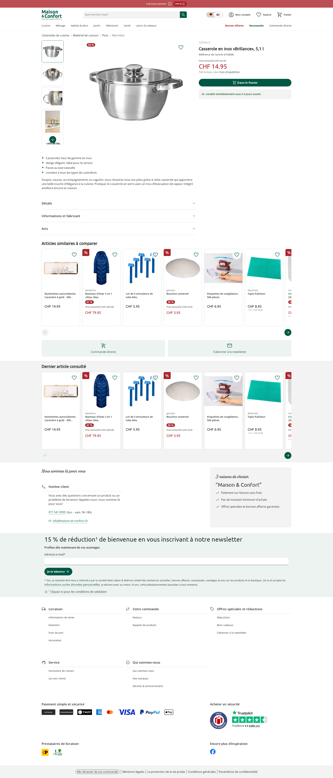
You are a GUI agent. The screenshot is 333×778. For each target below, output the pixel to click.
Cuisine (46, 25)
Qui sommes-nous (143, 670)
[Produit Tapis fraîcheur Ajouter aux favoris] (277, 254)
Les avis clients (57, 678)
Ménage (60, 25)
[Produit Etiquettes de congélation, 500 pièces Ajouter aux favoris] (236, 254)
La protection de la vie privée (166, 772)
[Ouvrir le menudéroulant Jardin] (101, 26)
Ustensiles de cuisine (55, 35)
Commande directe (280, 25)
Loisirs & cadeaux (146, 25)
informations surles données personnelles (72, 584)
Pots (105, 35)
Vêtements (112, 25)
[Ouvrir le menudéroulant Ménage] (66, 26)
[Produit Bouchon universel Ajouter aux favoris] (196, 254)
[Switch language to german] (214, 14)
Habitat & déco (79, 25)
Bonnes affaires (234, 25)
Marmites (118, 35)
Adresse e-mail (54, 554)
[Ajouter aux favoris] (181, 47)
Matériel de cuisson (86, 35)
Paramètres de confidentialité (238, 772)
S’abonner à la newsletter (231, 632)
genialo (204, 42)
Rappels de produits (144, 625)
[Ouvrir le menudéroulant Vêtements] (119, 26)
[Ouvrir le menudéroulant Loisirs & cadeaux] (157, 26)
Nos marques (140, 678)
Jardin (96, 25)
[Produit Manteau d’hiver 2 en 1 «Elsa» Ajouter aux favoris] (114, 254)
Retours (137, 617)
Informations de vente (61, 617)
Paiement (54, 625)
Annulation (55, 640)
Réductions (223, 617)
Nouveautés (256, 25)
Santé (127, 25)
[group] (136, 92)
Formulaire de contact (61, 670)
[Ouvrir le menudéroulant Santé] (131, 26)
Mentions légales (133, 772)
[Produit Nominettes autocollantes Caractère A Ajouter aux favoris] (74, 254)
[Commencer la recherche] (183, 14)
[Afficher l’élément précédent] (45, 332)
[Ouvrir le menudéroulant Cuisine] (51, 26)
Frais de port (56, 632)
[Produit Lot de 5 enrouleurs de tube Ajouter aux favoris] (155, 254)
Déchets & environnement (148, 686)
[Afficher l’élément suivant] (52, 139)
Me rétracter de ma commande (97, 772)
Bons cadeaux (225, 625)
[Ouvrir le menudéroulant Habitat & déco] (89, 26)
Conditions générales (202, 772)
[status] (131, 14)
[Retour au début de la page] (329, 753)
